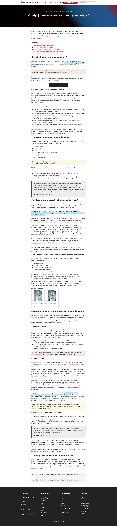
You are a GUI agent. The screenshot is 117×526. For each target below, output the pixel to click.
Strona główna (46, 11)
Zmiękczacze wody (85, 503)
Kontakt (62, 515)
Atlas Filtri (63, 502)
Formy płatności (44, 512)
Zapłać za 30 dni (44, 515)
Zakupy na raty (44, 513)
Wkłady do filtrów (84, 500)
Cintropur (63, 503)
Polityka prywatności (65, 513)
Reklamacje (43, 509)
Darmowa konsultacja (58, 85)
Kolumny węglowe (85, 510)
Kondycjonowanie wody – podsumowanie (45, 53)
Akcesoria (83, 513)
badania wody (47, 283)
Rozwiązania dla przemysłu (65, 20)
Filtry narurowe (84, 498)
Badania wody (84, 514)
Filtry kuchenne (84, 497)
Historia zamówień (45, 500)
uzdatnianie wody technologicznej (48, 99)
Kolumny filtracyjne (85, 511)
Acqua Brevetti (64, 505)
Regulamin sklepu (65, 512)
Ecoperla (63, 497)
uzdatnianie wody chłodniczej (58, 177)
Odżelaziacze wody (85, 505)
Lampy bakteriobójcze (86, 502)
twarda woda (72, 364)
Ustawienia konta (44, 498)
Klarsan (62, 498)
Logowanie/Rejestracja (46, 497)
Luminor (62, 500)
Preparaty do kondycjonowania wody (44, 47)
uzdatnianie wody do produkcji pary (49, 175)
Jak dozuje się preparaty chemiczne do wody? (47, 49)
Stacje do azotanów (85, 508)
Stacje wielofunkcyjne (85, 506)
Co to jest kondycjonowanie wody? (43, 45)
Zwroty (42, 510)
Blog (51, 11)
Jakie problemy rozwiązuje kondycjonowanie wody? (48, 51)
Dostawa (42, 507)
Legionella (75, 430)
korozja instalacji (47, 330)
